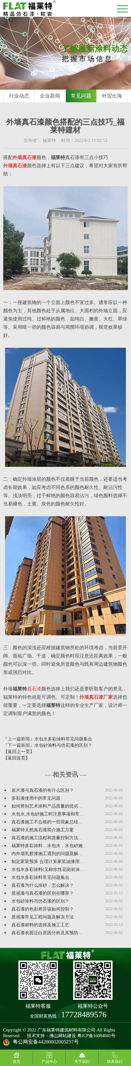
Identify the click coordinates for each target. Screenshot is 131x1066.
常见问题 (81, 95)
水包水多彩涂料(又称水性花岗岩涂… (47, 869)
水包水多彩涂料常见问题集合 (63, 739)
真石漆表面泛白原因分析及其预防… (47, 932)
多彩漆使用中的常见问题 (35, 798)
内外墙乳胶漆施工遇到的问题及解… (47, 853)
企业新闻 (50, 95)
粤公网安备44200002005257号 (46, 1041)
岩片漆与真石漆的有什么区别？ (42, 790)
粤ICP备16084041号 (96, 1035)
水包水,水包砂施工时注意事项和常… (47, 814)
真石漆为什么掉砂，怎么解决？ (42, 885)
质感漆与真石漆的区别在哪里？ (42, 893)
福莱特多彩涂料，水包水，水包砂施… (49, 845)
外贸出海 (112, 95)
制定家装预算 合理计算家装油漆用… (47, 861)
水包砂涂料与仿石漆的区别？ (63, 745)
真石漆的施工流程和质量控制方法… (47, 837)
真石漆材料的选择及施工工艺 (40, 925)
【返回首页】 (16, 758)
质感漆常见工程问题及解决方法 (42, 917)
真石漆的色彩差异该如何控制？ (42, 909)
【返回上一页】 (18, 751)
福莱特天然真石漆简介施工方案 (42, 830)
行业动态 (19, 95)
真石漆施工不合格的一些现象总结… (47, 822)
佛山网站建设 (62, 1035)
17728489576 (84, 1014)
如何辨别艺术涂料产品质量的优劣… (47, 806)
